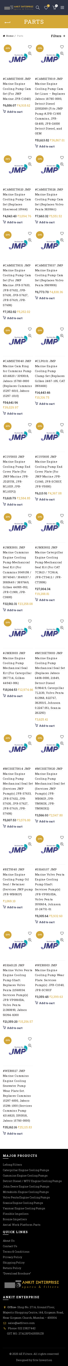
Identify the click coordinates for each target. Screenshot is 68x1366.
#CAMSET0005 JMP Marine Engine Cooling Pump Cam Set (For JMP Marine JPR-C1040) (17, 89)
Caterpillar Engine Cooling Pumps (26, 1170)
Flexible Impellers (16, 1214)
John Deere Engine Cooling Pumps (26, 1186)
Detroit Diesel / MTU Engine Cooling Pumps (32, 1181)
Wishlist (48, 6)
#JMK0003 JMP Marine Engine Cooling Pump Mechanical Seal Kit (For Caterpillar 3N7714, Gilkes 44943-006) (17, 668)
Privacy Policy (12, 1257)
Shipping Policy (14, 1262)
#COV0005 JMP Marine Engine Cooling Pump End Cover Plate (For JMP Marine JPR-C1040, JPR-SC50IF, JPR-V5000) (49, 471)
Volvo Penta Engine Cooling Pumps (26, 1197)
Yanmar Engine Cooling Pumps (24, 1208)
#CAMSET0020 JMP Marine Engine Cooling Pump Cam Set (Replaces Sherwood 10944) (17, 199)
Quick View (29, 53)
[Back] (7, 22)
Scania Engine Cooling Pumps (23, 1203)
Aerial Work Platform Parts (21, 1224)
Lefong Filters (12, 1164)
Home (10, 35)
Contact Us (10, 1246)
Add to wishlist (29, 47)
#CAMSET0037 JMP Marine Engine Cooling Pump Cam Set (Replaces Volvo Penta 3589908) (49, 275)
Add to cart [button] (14, 112)
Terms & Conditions (16, 1251)
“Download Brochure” (17, 1273)
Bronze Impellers (15, 1219)
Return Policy (12, 1268)
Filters (56, 36)
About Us (9, 1240)
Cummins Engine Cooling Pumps (25, 1175)
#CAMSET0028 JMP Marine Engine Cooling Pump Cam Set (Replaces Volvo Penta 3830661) (49, 199)
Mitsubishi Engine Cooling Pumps (26, 1192)
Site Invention (42, 1360)
